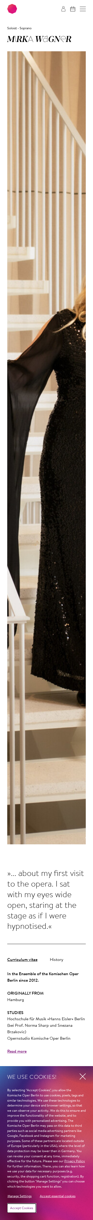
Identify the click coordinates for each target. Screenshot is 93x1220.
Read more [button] (17, 1052)
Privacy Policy (74, 1161)
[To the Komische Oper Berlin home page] (12, 9)
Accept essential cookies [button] (57, 1196)
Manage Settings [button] (19, 1196)
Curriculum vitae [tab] (22, 960)
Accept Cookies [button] (21, 1208)
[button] (83, 9)
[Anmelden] (63, 8)
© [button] (87, 838)
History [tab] (56, 960)
